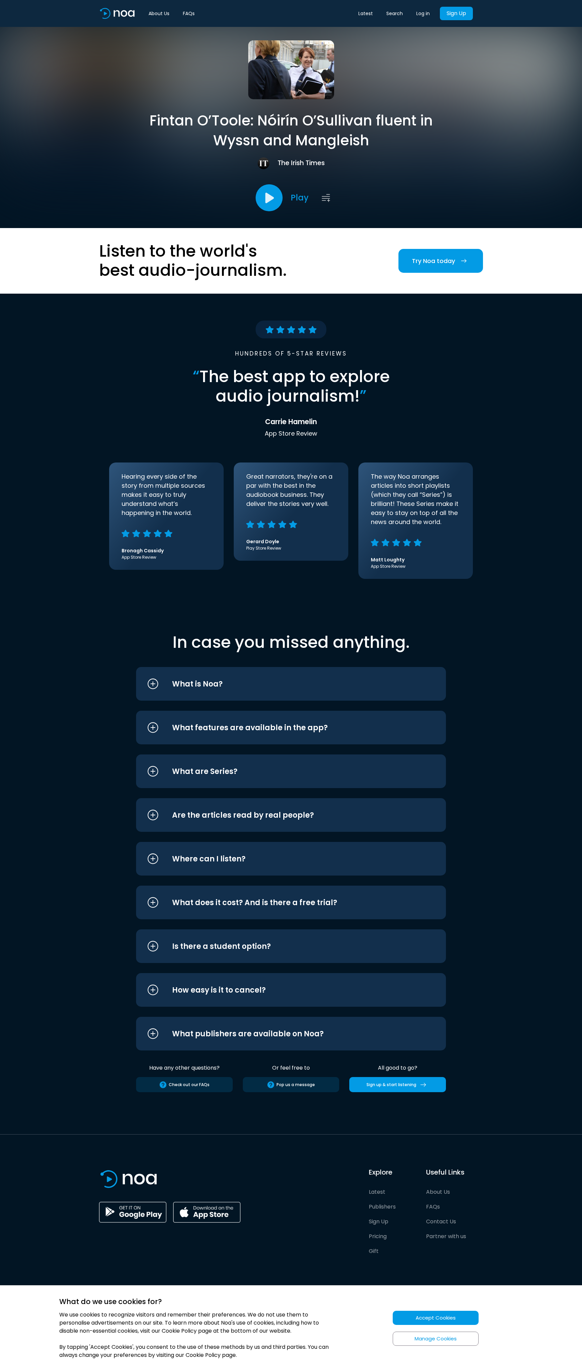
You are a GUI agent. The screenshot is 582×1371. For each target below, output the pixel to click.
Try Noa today (433, 261)
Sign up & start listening (391, 1084)
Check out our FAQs (189, 1084)
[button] (278, 683)
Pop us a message (296, 1084)
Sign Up (456, 13)
